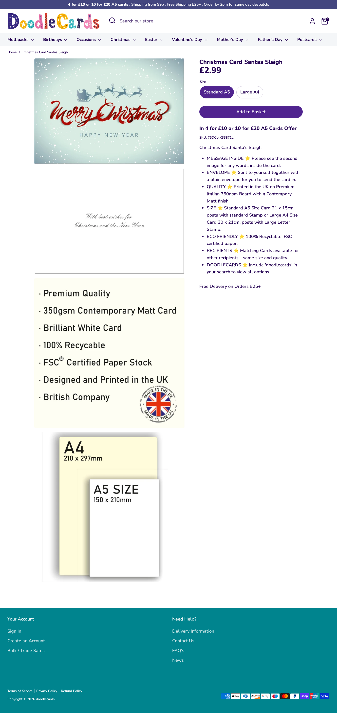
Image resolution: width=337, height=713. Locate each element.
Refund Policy (71, 691)
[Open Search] (112, 20)
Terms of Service (20, 691)
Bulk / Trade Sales (26, 651)
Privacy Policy (46, 691)
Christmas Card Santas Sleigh (45, 52)
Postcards (307, 39)
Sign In (14, 631)
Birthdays (53, 39)
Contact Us (183, 641)
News (178, 660)
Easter (152, 39)
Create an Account (26, 641)
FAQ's (178, 651)
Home (12, 52)
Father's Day (271, 39)
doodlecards (45, 699)
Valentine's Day (187, 39)
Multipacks (18, 39)
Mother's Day (230, 39)
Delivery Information (193, 631)
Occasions (86, 39)
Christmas (121, 39)
